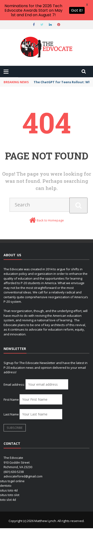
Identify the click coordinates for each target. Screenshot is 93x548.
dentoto (5, 485)
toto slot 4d (8, 499)
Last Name (11, 414)
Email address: (15, 384)
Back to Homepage (50, 220)
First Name (11, 399)
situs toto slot (9, 495)
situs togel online (12, 481)
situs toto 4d (9, 490)
